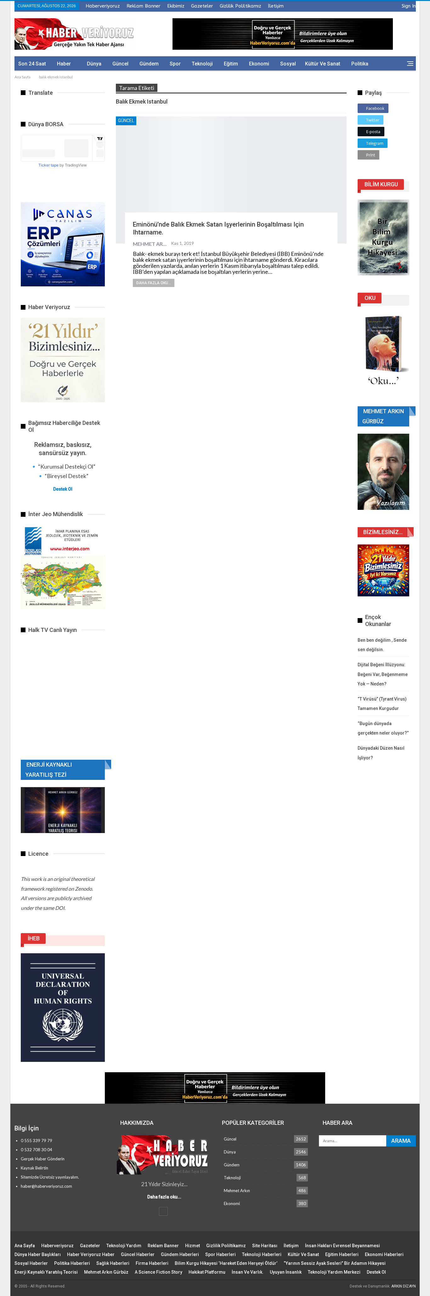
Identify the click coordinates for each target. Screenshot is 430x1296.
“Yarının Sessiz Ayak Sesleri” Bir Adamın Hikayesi (335, 1263)
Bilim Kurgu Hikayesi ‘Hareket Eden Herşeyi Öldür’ (226, 1263)
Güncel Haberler (138, 1254)
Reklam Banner (144, 6)
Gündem (149, 64)
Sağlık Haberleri (112, 1263)
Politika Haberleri (72, 1263)
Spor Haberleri (220, 1254)
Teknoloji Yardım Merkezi (334, 1272)
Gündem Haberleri (180, 1254)
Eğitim (231, 64)
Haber (64, 64)
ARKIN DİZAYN (403, 1286)
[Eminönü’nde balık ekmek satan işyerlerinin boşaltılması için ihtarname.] (231, 179)
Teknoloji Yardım (123, 1245)
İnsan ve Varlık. (247, 1272)
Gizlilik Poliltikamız (240, 6)
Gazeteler (202, 6)
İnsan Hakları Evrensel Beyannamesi (342, 1245)
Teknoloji (202, 64)
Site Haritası (264, 1245)
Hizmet (192, 1245)
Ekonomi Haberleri (384, 1254)
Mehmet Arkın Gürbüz (106, 1272)
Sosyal (288, 64)
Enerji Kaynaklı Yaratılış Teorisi (46, 1272)
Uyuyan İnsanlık (286, 1272)
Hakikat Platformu (207, 1272)
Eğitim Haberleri (342, 1254)
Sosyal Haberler (31, 1263)
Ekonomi (259, 64)
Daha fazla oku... (153, 283)
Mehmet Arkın (237, 1190)
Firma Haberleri (152, 1263)
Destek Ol (62, 489)
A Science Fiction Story (158, 1272)
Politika (359, 64)
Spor (175, 64)
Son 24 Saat (32, 64)
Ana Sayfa (24, 1245)
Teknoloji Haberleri (261, 1254)
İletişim (276, 6)
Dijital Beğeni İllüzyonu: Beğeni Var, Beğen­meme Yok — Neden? (383, 674)
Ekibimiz (175, 6)
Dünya (94, 64)
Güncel (120, 64)
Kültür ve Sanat (322, 64)
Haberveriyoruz (103, 6)
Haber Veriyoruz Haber (91, 1254)
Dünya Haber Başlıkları (37, 1254)
